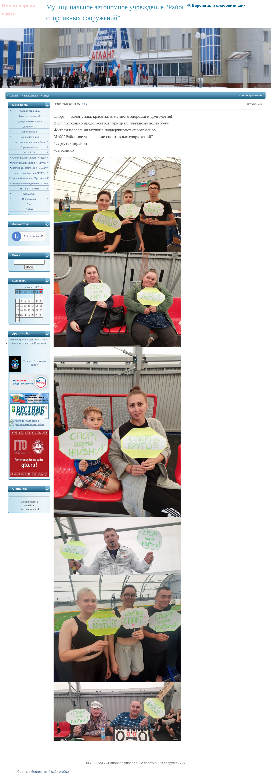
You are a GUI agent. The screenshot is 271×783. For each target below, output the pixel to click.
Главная (14, 95)
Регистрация (31, 95)
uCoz (65, 772)
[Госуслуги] (29, 375)
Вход (46, 95)
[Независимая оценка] (29, 395)
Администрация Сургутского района (29, 339)
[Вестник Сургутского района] (29, 405)
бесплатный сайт (44, 772)
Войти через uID (34, 236)
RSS (84, 103)
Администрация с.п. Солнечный (29, 343)
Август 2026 (33, 287)
